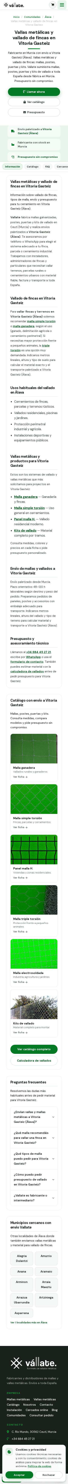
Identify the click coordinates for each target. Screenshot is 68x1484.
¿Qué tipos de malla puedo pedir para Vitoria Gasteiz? (31, 1159)
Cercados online (37, 1410)
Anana (21, 1271)
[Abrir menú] (61, 4)
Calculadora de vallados (34, 1061)
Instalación (14, 1410)
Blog (55, 1410)
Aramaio (46, 1271)
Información (12, 166)
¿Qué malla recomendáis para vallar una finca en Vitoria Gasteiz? (31, 1138)
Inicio (16, 17)
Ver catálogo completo (34, 1049)
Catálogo (32, 166)
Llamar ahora (36, 92)
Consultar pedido (41, 1415)
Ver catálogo (36, 102)
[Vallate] (25, 5)
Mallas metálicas (18, 1399)
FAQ (47, 166)
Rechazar (48, 1475)
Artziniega (46, 1297)
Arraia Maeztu (46, 1284)
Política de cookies (39, 1466)
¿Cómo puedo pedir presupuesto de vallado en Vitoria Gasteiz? (30, 1180)
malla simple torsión (41, 321)
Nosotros (29, 1405)
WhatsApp (33, 657)
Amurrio (46, 1256)
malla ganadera (23, 326)
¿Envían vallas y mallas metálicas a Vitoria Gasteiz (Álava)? (30, 1117)
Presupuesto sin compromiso (38, 157)
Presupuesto (36, 112)
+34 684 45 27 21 (23, 1439)
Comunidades (32, 17)
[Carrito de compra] (52, 5)
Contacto (46, 1405)
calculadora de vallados (27, 671)
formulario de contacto (26, 662)
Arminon (22, 1282)
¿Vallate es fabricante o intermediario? (30, 1198)
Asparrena (22, 1313)
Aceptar (19, 1475)
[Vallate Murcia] (33, 1372)
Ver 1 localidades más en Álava (28, 1322)
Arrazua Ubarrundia (21, 1300)
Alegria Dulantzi (22, 1258)
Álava (48, 17)
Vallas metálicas (45, 1399)
